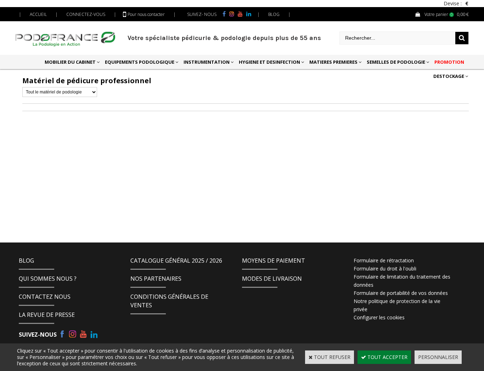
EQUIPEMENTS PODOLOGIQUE (139, 62)
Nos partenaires (155, 278)
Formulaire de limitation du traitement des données (402, 280)
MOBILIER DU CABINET (70, 62)
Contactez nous (45, 297)
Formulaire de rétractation (384, 260)
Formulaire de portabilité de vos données (401, 293)
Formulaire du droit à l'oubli (385, 268)
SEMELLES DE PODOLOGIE (396, 62)
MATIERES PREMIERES (333, 62)
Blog (26, 260)
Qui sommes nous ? (48, 278)
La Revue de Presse (47, 315)
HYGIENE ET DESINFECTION (269, 62)
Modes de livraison (272, 278)
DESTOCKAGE (448, 76)
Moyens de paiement (273, 260)
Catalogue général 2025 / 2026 (176, 260)
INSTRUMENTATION (207, 62)
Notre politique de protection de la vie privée (397, 305)
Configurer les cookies (379, 317)
